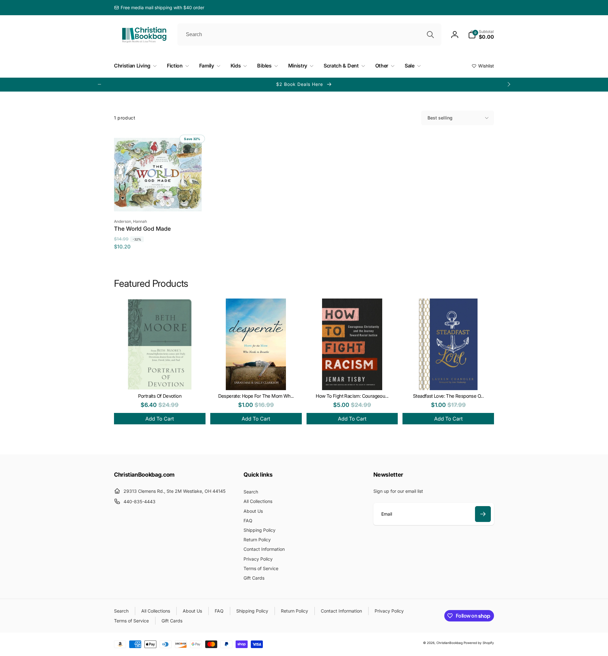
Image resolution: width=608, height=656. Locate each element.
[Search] (430, 34)
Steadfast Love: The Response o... (448, 396)
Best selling (440, 117)
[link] (159, 7)
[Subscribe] (483, 514)
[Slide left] (99, 84)
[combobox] (309, 34)
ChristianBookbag (449, 643)
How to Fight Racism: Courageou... (352, 396)
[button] (481, 34)
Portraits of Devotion (159, 396)
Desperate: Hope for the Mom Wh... (256, 396)
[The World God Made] (158, 200)
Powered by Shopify (479, 643)
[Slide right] (508, 84)
